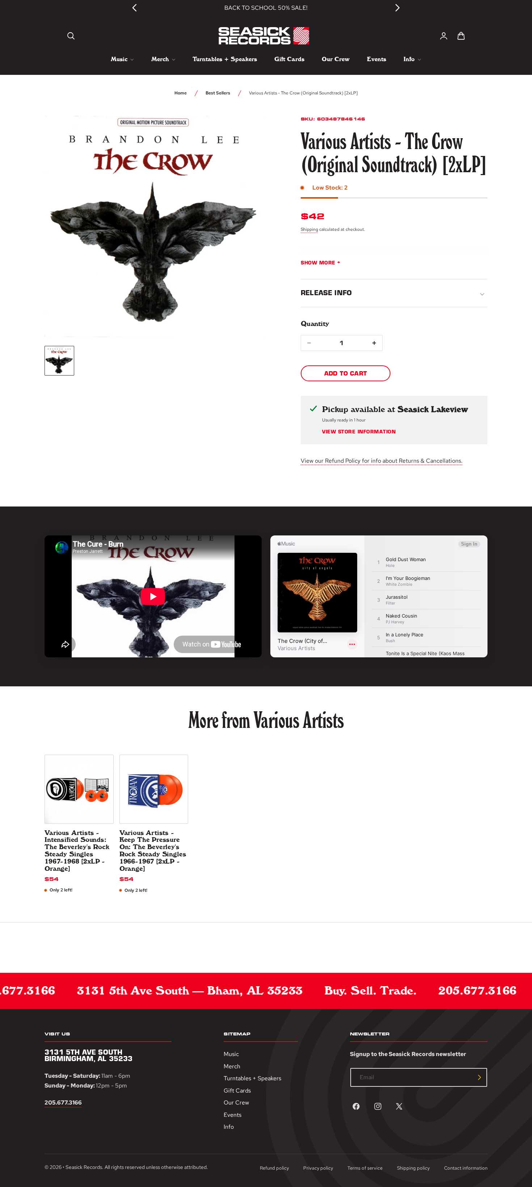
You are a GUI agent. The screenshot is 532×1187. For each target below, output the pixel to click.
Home (180, 93)
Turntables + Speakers (252, 1078)
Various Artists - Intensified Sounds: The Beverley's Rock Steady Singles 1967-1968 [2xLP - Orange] (77, 851)
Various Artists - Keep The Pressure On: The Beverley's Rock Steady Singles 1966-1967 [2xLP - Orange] (152, 851)
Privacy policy (318, 1168)
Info (229, 1127)
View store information (359, 431)
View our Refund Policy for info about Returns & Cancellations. (382, 461)
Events (232, 1114)
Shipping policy (413, 1168)
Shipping (309, 229)
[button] (71, 36)
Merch (232, 1066)
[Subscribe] (479, 1077)
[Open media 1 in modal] (247, 134)
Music (231, 1054)
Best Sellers (218, 93)
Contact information (465, 1168)
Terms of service (365, 1168)
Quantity (315, 323)
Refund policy (274, 1168)
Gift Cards (237, 1090)
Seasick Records (84, 1167)
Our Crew (236, 1102)
